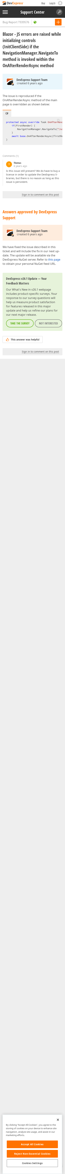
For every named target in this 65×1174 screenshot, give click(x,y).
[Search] (59, 12)
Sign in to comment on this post (40, 194)
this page (54, 259)
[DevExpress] (13, 3)
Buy (43, 3)
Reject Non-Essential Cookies (32, 1153)
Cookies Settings (32, 1163)
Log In (52, 3)
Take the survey (19, 323)
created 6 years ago (30, 83)
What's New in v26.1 (25, 289)
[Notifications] (60, 3)
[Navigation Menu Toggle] (5, 12)
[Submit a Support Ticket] (58, 22)
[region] (32, 1144)
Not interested (48, 323)
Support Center (32, 12)
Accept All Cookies (32, 1144)
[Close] (58, 1120)
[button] (58, 120)
